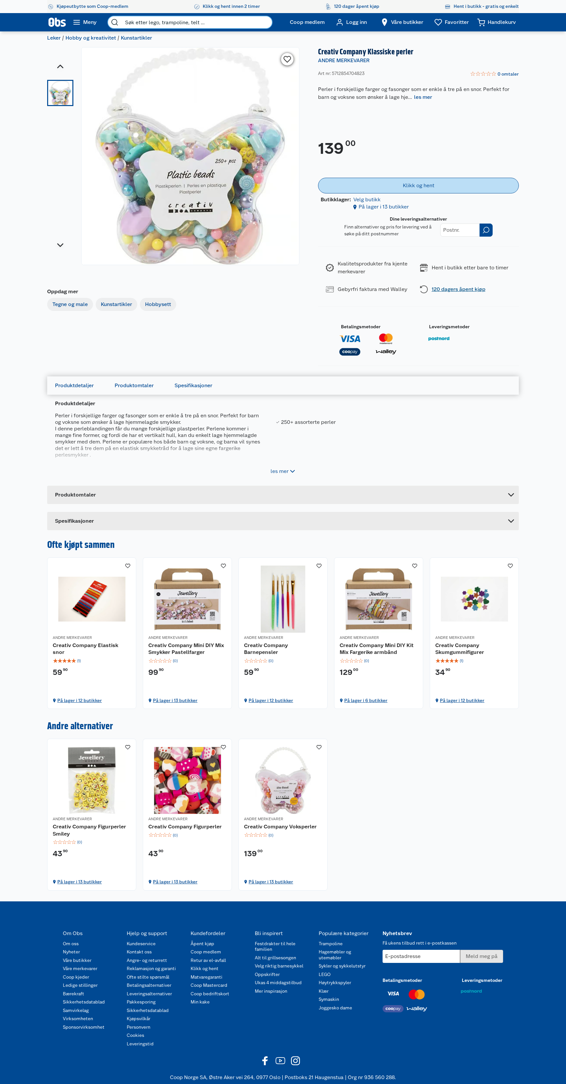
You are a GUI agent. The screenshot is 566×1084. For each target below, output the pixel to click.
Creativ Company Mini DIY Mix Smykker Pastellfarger (186, 649)
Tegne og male (70, 304)
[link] (494, 74)
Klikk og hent (204, 968)
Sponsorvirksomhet (83, 1027)
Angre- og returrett (147, 960)
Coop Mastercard (209, 985)
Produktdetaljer (74, 385)
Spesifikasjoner (193, 385)
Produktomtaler (134, 385)
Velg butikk (367, 199)
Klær (324, 991)
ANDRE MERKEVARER (343, 60)
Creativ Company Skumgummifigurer (459, 649)
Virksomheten (78, 1018)
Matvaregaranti (206, 977)
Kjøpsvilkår (138, 1018)
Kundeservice (141, 943)
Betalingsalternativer (149, 985)
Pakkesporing (141, 1001)
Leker (54, 38)
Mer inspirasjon (271, 991)
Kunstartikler (136, 38)
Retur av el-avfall (208, 960)
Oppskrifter (267, 974)
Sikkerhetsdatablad (84, 1001)
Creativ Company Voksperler (280, 826)
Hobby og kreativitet (91, 38)
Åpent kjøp (202, 943)
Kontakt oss (139, 951)
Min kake (200, 1001)
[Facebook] (265, 1061)
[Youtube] (280, 1061)
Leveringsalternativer (149, 993)
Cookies (135, 1035)
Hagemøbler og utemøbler (335, 954)
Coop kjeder (76, 977)
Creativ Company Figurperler (185, 826)
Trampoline (331, 943)
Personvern (138, 1027)
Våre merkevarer (80, 968)
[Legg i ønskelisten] (287, 59)
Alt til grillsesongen (275, 957)
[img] (92, 661)
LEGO (324, 974)
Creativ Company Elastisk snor (85, 649)
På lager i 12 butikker (79, 700)
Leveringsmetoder (449, 326)
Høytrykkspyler (335, 982)
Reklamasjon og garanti (151, 968)
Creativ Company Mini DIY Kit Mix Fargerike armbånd (377, 649)
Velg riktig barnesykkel (279, 965)
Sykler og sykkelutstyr (342, 965)
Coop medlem (206, 951)
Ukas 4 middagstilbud (278, 982)
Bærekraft (73, 993)
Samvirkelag (76, 1010)
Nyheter (71, 951)
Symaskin (329, 999)
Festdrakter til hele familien (275, 946)
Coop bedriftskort (210, 993)
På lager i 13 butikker (384, 207)
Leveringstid (140, 1043)
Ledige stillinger (80, 985)
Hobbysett (158, 304)
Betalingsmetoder (361, 326)
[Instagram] (295, 1061)
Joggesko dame (335, 1007)
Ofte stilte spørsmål (148, 977)
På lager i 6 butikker (365, 700)
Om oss (71, 943)
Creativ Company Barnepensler (266, 649)
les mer (423, 97)
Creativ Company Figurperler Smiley (89, 830)
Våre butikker (77, 960)
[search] (114, 22)
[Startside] (57, 22)
